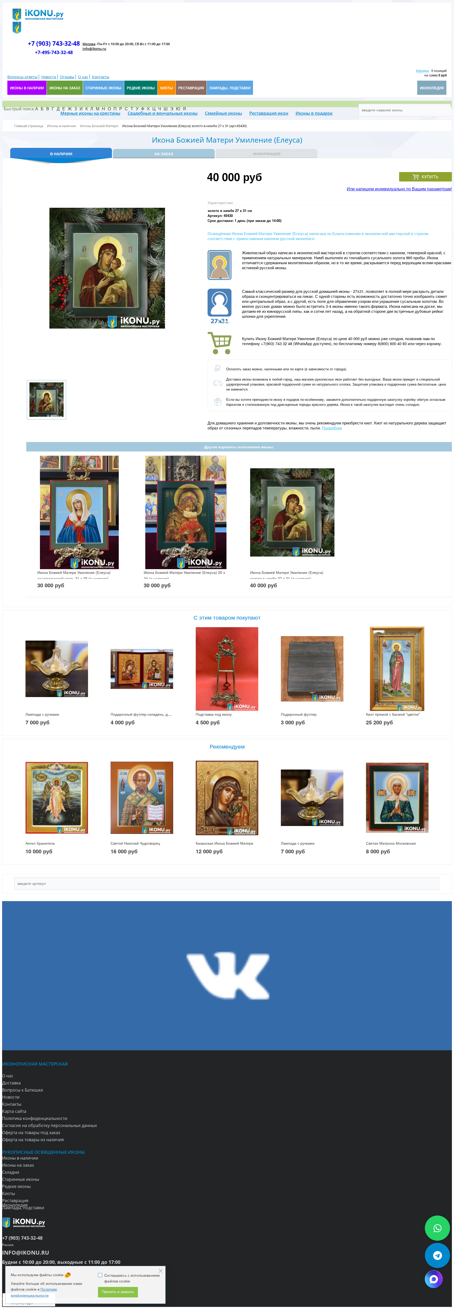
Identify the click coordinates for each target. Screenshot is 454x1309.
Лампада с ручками (42, 714)
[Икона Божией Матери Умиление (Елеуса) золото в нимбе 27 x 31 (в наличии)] (292, 512)
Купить (430, 177)
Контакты (100, 76)
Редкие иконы (16, 1186)
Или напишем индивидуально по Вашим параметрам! (399, 189)
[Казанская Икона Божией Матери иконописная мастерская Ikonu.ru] (227, 798)
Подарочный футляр (299, 714)
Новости (48, 76)
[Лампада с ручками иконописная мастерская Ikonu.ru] (56, 669)
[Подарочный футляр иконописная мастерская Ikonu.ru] (312, 669)
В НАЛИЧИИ (61, 153)
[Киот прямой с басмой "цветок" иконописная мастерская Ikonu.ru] (397, 669)
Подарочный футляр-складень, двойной (145, 714)
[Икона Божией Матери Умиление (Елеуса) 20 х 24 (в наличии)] (186, 512)
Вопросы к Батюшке (22, 1090)
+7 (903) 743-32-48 (54, 43)
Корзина (422, 70)
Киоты (8, 1193)
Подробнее (332, 427)
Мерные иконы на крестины (90, 113)
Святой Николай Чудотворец (135, 843)
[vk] (227, 975)
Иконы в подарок (314, 113)
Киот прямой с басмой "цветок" (393, 714)
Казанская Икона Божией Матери (224, 843)
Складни (10, 1172)
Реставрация (15, 1200)
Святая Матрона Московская (391, 843)
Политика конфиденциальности (34, 1118)
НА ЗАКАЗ (163, 153)
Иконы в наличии (20, 1158)
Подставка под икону (214, 714)
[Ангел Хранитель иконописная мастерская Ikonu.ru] (56, 798)
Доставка (11, 1083)
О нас (83, 76)
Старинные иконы (20, 1179)
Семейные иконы (223, 113)
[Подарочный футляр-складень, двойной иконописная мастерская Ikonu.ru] (142, 669)
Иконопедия (15, 1205)
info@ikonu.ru (94, 48)
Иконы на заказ (18, 1165)
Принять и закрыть (118, 1292)
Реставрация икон (268, 113)
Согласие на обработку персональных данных (49, 1125)
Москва (88, 43)
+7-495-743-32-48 (54, 52)
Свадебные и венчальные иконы (163, 113)
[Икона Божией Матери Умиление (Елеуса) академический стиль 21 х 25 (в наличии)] (79, 512)
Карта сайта (14, 1111)
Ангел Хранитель (40, 843)
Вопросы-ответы (22, 76)
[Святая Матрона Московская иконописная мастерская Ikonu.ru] (397, 798)
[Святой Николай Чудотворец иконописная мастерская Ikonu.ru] (142, 798)
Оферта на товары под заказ (31, 1132)
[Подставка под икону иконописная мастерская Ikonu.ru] (227, 669)
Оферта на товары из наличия (33, 1139)
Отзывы (67, 76)
